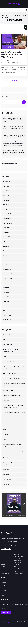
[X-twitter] (5, 545)
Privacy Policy (4, 590)
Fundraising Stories (8, 390)
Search (5, 97)
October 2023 (7, 315)
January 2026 (7, 214)
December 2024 (7, 273)
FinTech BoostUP (8, 60)
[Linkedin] (8, 545)
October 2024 (7, 283)
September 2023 (7, 320)
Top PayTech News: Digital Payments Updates (13, 463)
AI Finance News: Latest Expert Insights (14, 335)
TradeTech (6, 469)
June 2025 (6, 246)
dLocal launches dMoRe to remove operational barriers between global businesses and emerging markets (13, 143)
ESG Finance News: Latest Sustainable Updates (13, 367)
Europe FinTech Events (9, 373)
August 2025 (6, 237)
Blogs (4, 356)
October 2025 (7, 227)
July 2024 (6, 297)
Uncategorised (7, 479)
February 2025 (7, 264)
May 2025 (6, 250)
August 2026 (6, 181)
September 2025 (7, 232)
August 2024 (6, 292)
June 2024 (6, 301)
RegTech (5, 439)
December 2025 (7, 218)
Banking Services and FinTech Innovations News (11, 350)
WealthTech (6, 484)
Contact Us (4, 593)
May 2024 (6, 306)
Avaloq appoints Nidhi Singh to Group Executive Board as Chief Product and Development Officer (13, 152)
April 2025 (6, 255)
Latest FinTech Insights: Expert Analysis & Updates (14, 413)
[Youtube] (12, 545)
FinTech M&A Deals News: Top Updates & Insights (14, 384)
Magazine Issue (7, 419)
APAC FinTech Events (9, 345)
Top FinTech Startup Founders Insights (13, 451)
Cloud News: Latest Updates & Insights (13, 361)
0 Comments (21, 62)
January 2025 (7, 269)
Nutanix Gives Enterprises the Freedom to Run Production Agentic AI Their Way (14, 136)
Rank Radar (17, 568)
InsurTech (6, 400)
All (4, 340)
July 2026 (6, 186)
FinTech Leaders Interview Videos (12, 378)
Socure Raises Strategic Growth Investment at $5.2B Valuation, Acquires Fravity (14, 119)
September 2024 (7, 287)
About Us (3, 582)
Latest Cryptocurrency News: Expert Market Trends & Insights (13, 406)
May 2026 (6, 195)
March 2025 (6, 260)
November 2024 (7, 278)
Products (5, 434)
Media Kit (3, 585)
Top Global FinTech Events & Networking (11, 456)
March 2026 (6, 204)
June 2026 (6, 191)
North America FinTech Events (11, 424)
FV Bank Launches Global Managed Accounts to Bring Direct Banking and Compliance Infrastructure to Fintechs (13, 128)
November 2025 (7, 223)
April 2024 (6, 310)
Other (4, 429)
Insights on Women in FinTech (11, 395)
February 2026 (7, 209)
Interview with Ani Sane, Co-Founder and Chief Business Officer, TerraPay (11, 54)
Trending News (7, 474)
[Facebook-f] (2, 545)
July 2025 (6, 241)
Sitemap (3, 595)
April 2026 (6, 200)
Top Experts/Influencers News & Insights (12, 445)
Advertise (3, 588)
